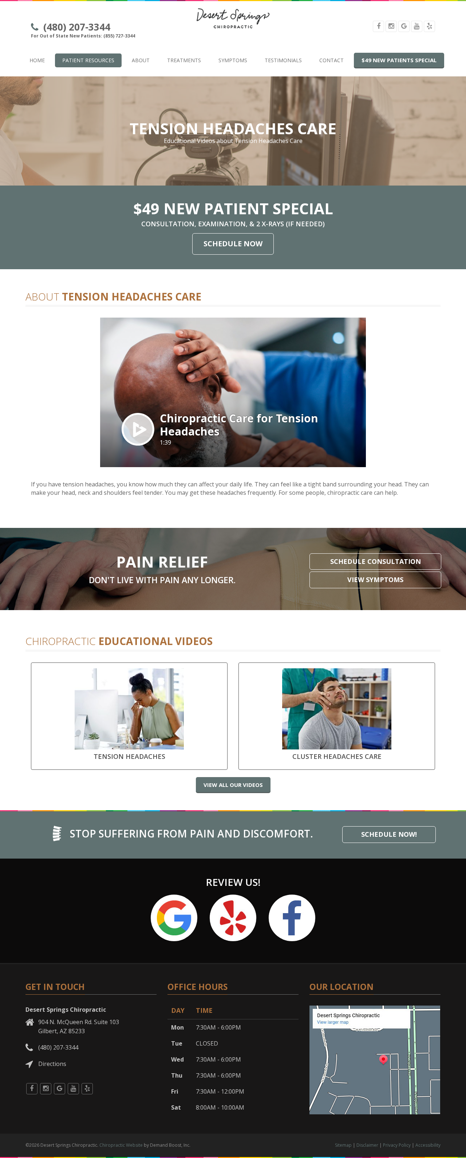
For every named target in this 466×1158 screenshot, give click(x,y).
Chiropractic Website (121, 1145)
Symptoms (232, 60)
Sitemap (343, 1145)
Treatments (184, 60)
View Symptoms (375, 579)
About (141, 60)
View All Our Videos (233, 784)
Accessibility (428, 1145)
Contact (331, 60)
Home (37, 60)
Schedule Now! (389, 834)
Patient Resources (88, 60)
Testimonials (283, 60)
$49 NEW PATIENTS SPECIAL (399, 60)
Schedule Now (233, 243)
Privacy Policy (397, 1145)
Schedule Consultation (375, 561)
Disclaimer (367, 1145)
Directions (52, 1064)
